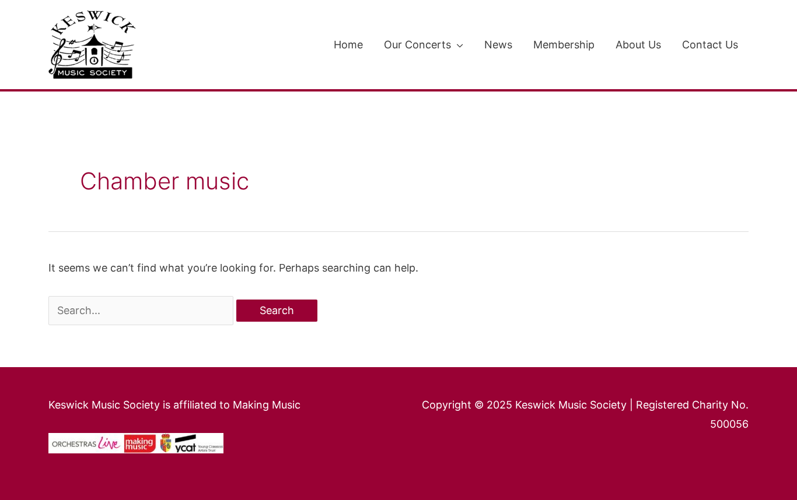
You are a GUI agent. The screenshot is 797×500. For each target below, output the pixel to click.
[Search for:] (142, 310)
